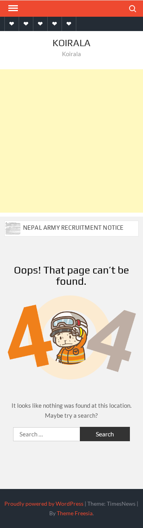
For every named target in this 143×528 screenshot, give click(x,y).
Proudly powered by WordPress (43, 503)
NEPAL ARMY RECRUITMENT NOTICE (73, 227)
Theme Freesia (75, 513)
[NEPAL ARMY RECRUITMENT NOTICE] (13, 227)
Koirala (71, 42)
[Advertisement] (71, 141)
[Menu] (12, 8)
